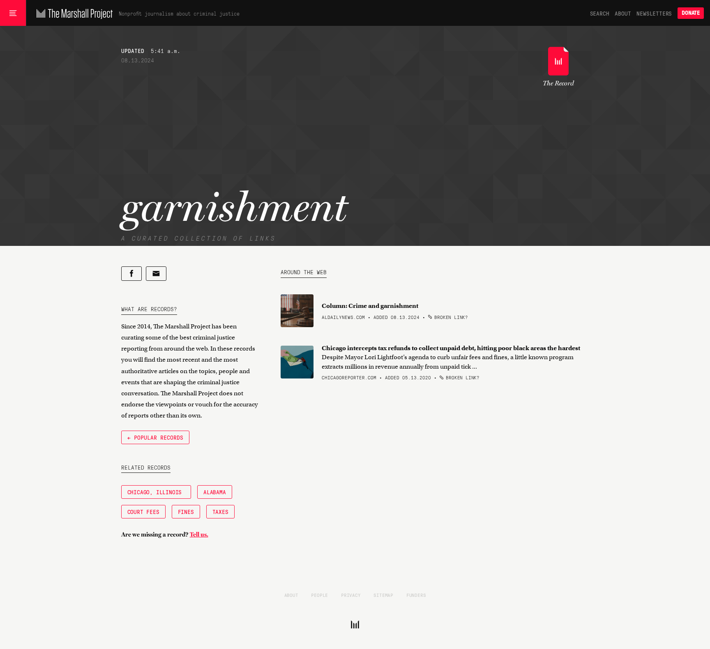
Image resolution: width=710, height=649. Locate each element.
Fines (186, 511)
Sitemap (383, 595)
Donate (691, 13)
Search (599, 13)
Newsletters (654, 13)
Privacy (351, 595)
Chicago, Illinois (156, 491)
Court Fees (143, 511)
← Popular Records (155, 437)
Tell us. (199, 534)
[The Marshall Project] (72, 13)
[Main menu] (13, 13)
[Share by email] (156, 273)
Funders (416, 595)
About (623, 13)
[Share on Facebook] (131, 273)
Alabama (214, 491)
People (319, 595)
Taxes (220, 511)
